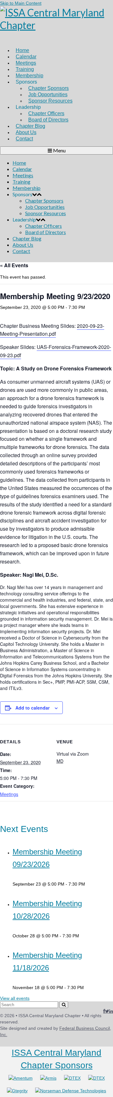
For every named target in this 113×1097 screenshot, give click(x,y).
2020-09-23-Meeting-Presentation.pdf (52, 330)
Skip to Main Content (20, 3)
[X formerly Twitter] (107, 1011)
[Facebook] (104, 1011)
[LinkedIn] (111, 1011)
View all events (15, 998)
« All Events (14, 265)
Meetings (9, 794)
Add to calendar (32, 708)
